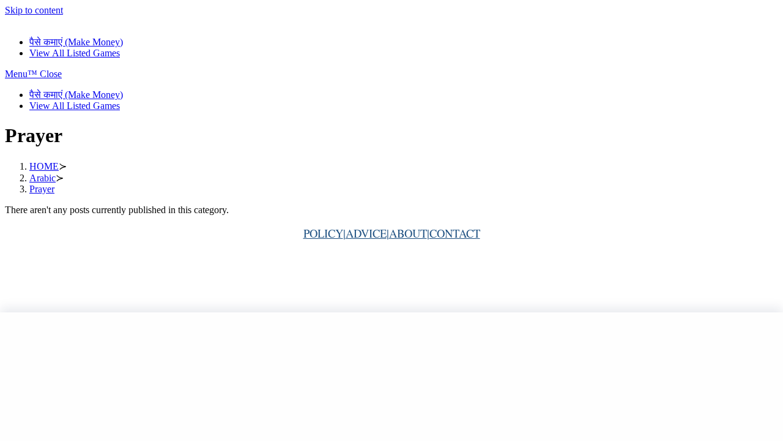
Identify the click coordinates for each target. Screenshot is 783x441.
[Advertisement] (391, 376)
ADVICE (366, 233)
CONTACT (454, 233)
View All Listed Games (74, 105)
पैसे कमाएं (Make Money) (76, 94)
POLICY (323, 233)
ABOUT (408, 233)
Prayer (41, 189)
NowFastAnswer (38, 21)
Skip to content (34, 10)
